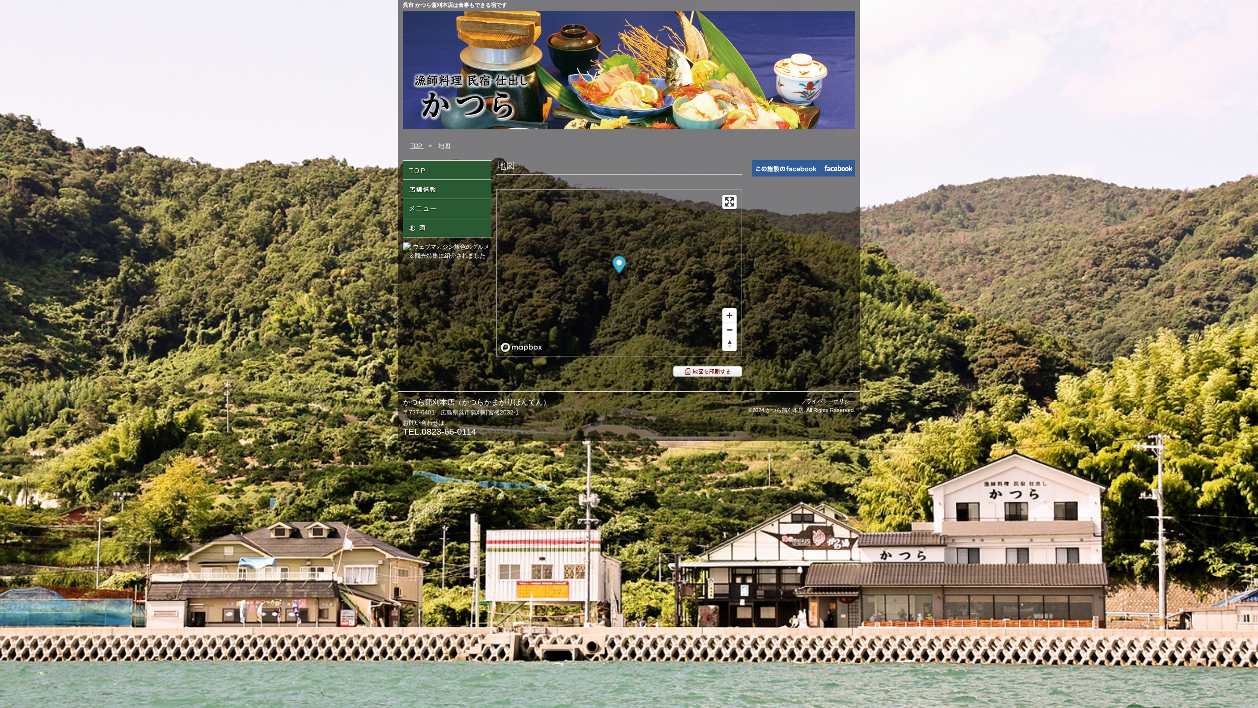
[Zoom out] (729, 330)
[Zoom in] (729, 315)
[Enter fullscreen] (729, 202)
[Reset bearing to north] (729, 344)
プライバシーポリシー (828, 401)
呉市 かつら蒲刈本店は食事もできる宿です (455, 5)
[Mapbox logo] (521, 347)
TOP (417, 146)
